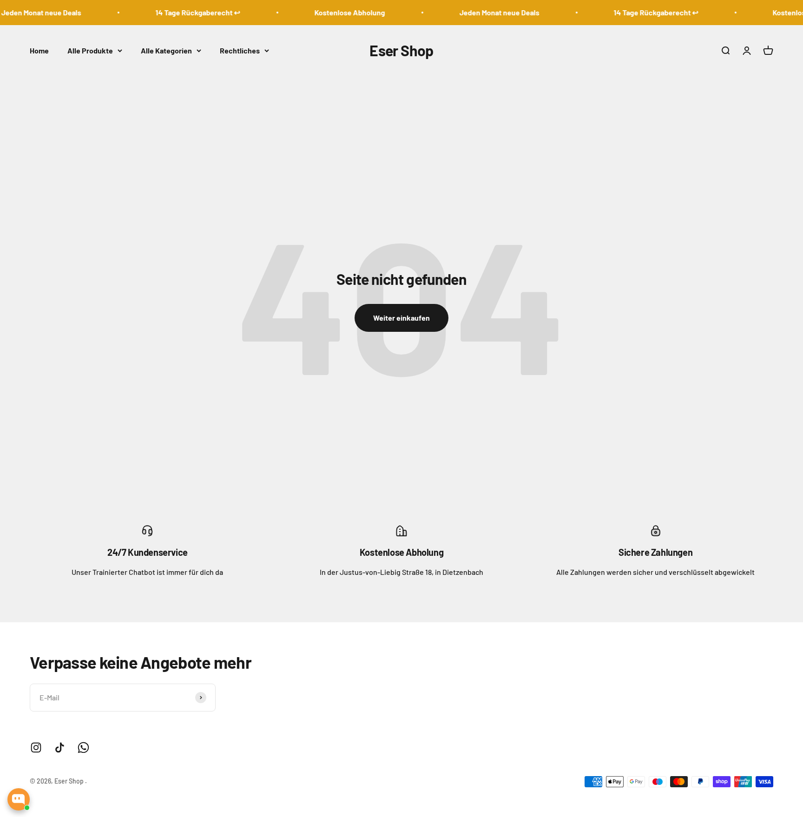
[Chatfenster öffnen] (18, 799)
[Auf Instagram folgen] (36, 747)
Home (39, 50)
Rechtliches (240, 50)
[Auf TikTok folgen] (59, 747)
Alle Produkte (90, 50)
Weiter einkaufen (401, 317)
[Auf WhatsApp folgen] (83, 747)
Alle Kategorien (166, 50)
